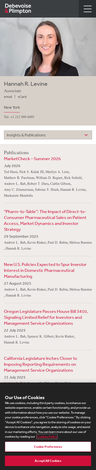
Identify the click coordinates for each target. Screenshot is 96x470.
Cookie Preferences (48, 447)
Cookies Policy (47, 436)
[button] (87, 9)
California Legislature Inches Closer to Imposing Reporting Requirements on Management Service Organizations (40, 364)
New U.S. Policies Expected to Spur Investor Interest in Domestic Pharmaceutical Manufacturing (45, 270)
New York (12, 107)
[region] (48, 426)
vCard (22, 96)
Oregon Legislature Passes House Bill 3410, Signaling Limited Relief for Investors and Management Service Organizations (46, 317)
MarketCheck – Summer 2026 (32, 158)
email (8, 96)
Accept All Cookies (48, 461)
